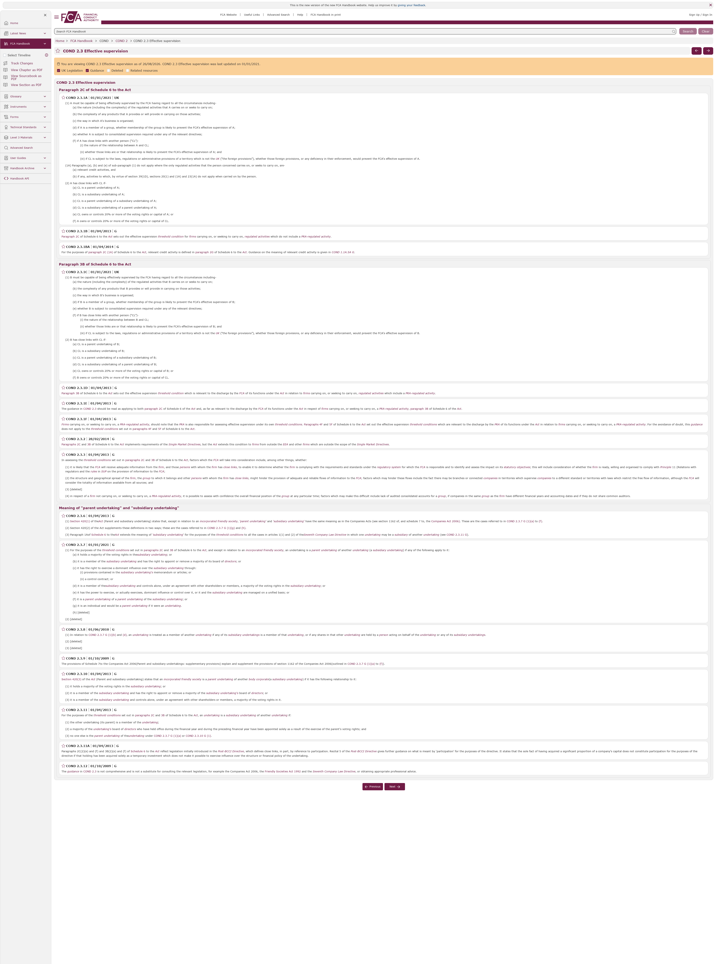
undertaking (373, 534)
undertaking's (102, 729)
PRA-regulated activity (316, 236)
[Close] (710, 5)
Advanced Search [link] (278, 14)
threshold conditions (288, 424)
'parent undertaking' (252, 521)
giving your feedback (411, 5)
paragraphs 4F (142, 428)
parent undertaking (324, 550)
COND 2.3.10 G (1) (198, 735)
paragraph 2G (204, 252)
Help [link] (300, 14)
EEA (285, 444)
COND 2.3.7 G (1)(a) (520, 521)
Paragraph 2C (70, 236)
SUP (103, 471)
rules (94, 471)
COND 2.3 (89, 408)
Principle (665, 467)
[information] (46, 55)
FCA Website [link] (228, 14)
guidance (697, 424)
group (146, 478)
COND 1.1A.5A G (343, 252)
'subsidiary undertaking (167, 534)
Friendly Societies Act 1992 (283, 771)
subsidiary (401, 534)
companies (490, 478)
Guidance (97, 70)
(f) (540, 521)
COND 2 (121, 41)
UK (217, 158)
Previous (374, 786)
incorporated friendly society (219, 521)
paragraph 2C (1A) (100, 252)
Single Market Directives (184, 444)
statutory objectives (517, 467)
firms (192, 236)
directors (230, 561)
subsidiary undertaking (388, 550)
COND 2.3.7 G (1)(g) (221, 527)
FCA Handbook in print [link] (326, 14)
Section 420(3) (71, 679)
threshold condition (171, 236)
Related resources (144, 70)
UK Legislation (72, 70)
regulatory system (389, 467)
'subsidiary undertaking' (288, 521)
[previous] (697, 51)
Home (60, 41)
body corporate (259, 679)
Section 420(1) (80, 521)
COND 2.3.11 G (457, 534)
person (383, 635)
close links (230, 467)
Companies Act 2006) (445, 521)
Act (110, 236)
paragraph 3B (419, 408)
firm (161, 467)
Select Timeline (19, 55)
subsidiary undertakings (244, 635)
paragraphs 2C (135, 460)
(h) (243, 527)
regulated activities (257, 236)
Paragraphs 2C (71, 444)
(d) (125, 634)
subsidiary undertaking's (137, 572)
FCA (241, 393)
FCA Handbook (81, 41)
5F (330, 424)
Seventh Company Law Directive (325, 534)
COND (104, 41)
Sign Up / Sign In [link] (700, 14)
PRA (181, 424)
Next (392, 786)
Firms (65, 424)
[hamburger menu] (56, 17)
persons (185, 467)
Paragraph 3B (70, 393)
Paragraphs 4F (313, 424)
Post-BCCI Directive (231, 751)
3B (89, 444)
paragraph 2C (153, 408)
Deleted (117, 70)
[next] (708, 51)
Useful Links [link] (252, 14)
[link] (80, 17)
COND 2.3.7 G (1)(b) (102, 634)
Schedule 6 (98, 534)
